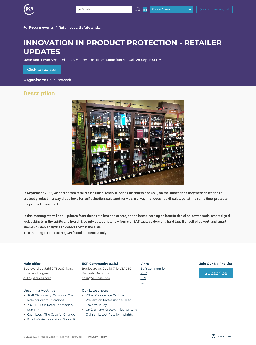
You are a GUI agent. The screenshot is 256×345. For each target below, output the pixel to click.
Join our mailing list (214, 9)
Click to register (42, 69)
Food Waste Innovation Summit (51, 319)
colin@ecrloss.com (37, 278)
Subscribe (216, 273)
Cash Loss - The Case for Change (51, 314)
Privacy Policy (97, 336)
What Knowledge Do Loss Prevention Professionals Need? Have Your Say (109, 300)
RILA (144, 273)
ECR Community (153, 268)
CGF (144, 283)
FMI (143, 278)
